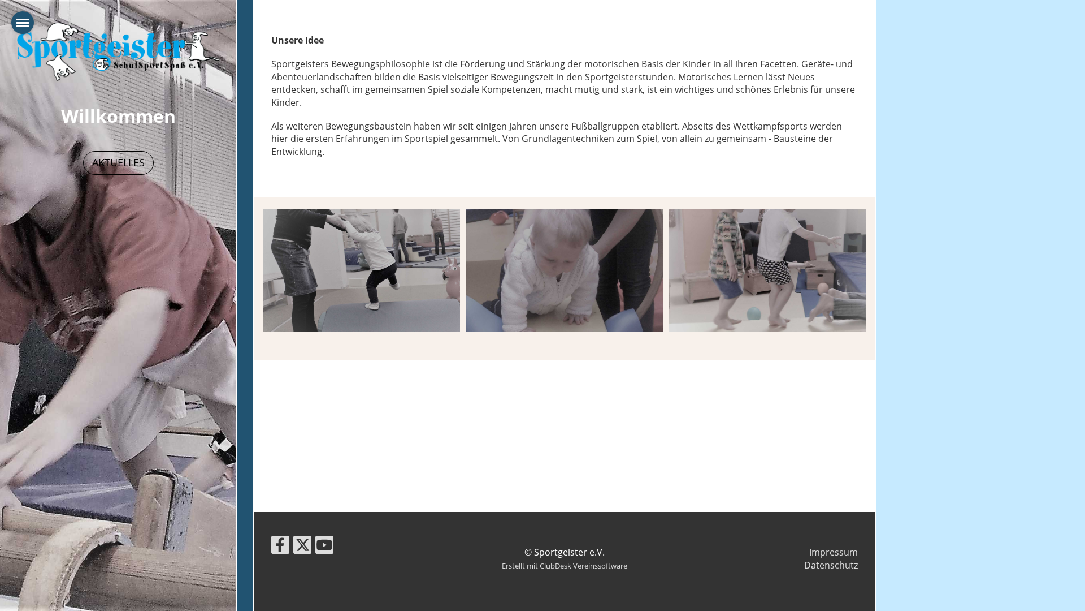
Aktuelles (118, 162)
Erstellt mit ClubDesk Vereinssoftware (564, 566)
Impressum (833, 552)
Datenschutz (831, 565)
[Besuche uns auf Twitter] (302, 547)
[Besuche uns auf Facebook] (280, 547)
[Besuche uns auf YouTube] (324, 547)
